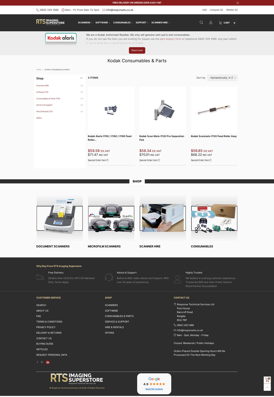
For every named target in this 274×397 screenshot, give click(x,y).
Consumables (121, 22)
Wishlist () (232, 9)
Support (141, 22)
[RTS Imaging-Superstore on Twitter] (42, 362)
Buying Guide (44, 343)
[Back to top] (267, 387)
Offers (39, 118)
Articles (42, 349)
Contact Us (44, 338)
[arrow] (82, 85)
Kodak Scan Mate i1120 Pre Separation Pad (161, 138)
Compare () (216, 9)
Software (111, 310)
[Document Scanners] (59, 218)
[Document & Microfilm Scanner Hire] (162, 218)
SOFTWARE (101, 22)
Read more (137, 50)
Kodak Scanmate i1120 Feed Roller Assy (214, 136)
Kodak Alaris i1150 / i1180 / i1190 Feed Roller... (109, 138)
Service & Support (44, 105)
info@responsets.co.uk (119, 9)
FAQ (38, 316)
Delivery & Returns (49, 332)
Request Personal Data (51, 354)
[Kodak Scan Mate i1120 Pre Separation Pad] (162, 110)
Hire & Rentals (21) (44, 111)
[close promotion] (237, 3)
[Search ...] (201, 23)
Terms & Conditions (49, 321)
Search (41, 305)
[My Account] (210, 23)
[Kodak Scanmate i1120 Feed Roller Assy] (214, 110)
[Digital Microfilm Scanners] (111, 218)
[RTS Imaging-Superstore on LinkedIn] (47, 362)
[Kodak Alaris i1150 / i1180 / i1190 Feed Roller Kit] (111, 110)
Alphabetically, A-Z (221, 77)
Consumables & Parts (119, 316)
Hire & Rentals (114, 327)
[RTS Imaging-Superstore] (50, 22)
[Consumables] (214, 218)
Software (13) (42, 92)
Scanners (84, 22)
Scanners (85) (42, 85)
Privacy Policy (45, 327)
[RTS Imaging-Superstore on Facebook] (37, 362)
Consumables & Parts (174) (48, 98)
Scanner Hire (159, 22)
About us (42, 310)
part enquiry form (170, 38)
